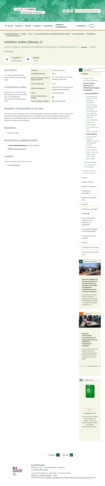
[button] (88, 26)
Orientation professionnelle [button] (61, 26)
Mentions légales (45, 475)
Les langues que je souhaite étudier (87, 11)
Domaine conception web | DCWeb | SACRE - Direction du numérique (68, 477)
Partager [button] (51, 455)
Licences (30, 34)
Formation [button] (18, 26)
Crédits (55, 475)
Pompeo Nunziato (14, 165)
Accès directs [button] (92, 26)
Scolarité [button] (28, 26)
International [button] (48, 26)
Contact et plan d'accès (40, 470)
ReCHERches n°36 (90, 413)
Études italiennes (90, 34)
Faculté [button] (10, 26)
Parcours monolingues (78, 34)
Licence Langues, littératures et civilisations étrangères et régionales (52, 34)
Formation (23, 34)
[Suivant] (99, 261)
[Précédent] (96, 261)
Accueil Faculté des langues (11, 34)
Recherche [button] (37, 26)
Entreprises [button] (81, 26)
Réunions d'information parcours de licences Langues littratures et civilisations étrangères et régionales (89, 340)
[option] (90, 286)
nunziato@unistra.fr (19, 149)
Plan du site (35, 475)
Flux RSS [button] (65, 455)
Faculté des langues (16, 60)
